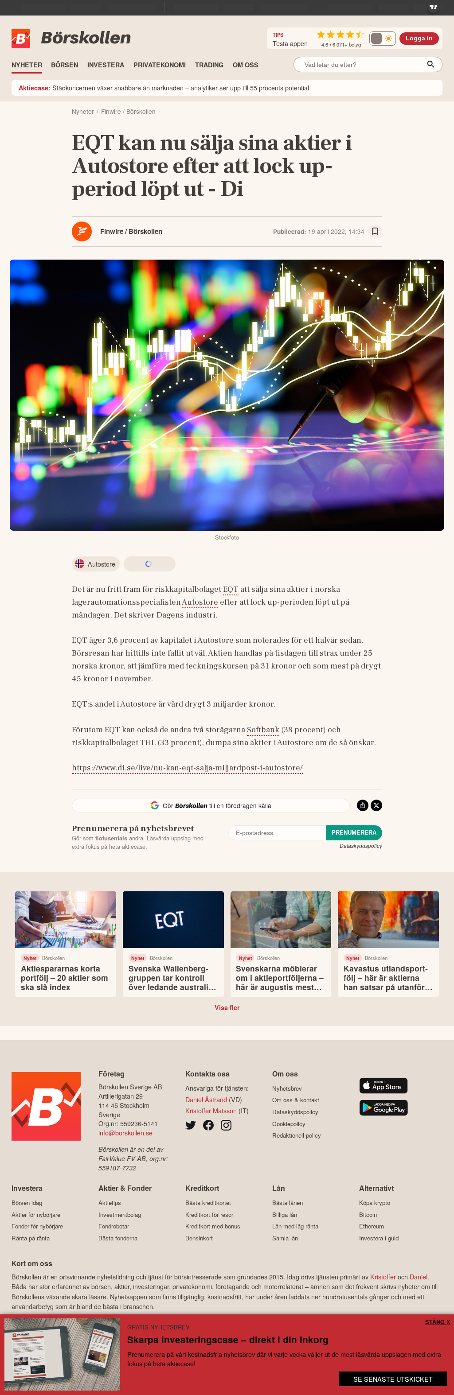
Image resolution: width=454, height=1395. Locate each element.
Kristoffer (383, 1276)
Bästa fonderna (117, 1238)
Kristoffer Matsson (211, 1110)
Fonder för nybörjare (37, 1226)
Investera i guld (379, 1238)
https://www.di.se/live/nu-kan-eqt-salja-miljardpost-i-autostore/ (187, 767)
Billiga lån (284, 1214)
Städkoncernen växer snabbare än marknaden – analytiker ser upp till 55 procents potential (164, 87)
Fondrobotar (113, 1226)
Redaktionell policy (296, 1135)
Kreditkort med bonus (212, 1226)
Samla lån (285, 1238)
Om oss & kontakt (295, 1100)
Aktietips (109, 1202)
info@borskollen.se (125, 1132)
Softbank (263, 729)
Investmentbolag (119, 1214)
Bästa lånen (287, 1202)
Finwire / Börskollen (131, 231)
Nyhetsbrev (287, 1088)
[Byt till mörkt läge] (382, 38)
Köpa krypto (374, 1202)
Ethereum (371, 1226)
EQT (231, 589)
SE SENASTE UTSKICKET (393, 1378)
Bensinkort (199, 1238)
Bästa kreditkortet (208, 1202)
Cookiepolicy (288, 1123)
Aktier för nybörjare (36, 1214)
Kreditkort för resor (209, 1214)
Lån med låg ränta (295, 1226)
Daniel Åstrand (206, 1099)
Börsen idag (27, 1202)
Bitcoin (368, 1214)
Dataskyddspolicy (361, 845)
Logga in (419, 38)
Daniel (418, 1276)
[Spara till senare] (375, 232)
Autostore (200, 602)
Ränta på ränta (31, 1238)
